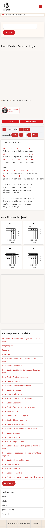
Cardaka (5, 350)
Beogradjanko (8, 346)
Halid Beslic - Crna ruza (11, 390)
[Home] (6, 6)
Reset (26, 129)
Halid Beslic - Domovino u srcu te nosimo (19, 407)
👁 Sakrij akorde (31, 121)
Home (3, 15)
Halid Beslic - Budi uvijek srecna (15, 377)
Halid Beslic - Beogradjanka (13, 365)
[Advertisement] (22, 74)
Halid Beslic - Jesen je (10, 464)
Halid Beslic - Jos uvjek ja (12, 473)
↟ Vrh (35, 135)
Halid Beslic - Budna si (11, 381)
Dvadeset (6, 354)
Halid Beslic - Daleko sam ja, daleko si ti (18, 398)
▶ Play (15, 135)
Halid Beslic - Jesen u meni (12, 468)
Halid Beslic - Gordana (11, 433)
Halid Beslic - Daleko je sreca (13, 394)
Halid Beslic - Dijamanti (11, 403)
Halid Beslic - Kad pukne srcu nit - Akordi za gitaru (22, 477)
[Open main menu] (40, 6)
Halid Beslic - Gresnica (11, 437)
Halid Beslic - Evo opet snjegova (15, 416)
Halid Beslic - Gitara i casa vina (14, 420)
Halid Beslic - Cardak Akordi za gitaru (17, 385)
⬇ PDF (11, 121)
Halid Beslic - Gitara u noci (13, 424)
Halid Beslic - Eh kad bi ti (12, 411)
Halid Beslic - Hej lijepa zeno (13, 441)
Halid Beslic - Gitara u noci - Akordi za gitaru (20, 428)
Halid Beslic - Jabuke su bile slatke (15, 460)
